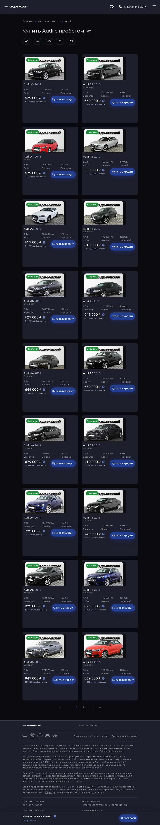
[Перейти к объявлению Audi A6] (50, 284)
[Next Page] (93, 707)
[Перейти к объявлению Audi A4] (110, 67)
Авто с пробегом (49, 21)
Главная (27, 21)
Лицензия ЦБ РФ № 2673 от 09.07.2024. (97, 787)
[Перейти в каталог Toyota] (47, 736)
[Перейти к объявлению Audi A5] (50, 645)
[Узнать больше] (44, 98)
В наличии (33, 60)
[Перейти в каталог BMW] (32, 736)
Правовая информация (125, 736)
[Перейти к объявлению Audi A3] (50, 67)
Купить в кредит (63, 99)
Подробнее (29, 820)
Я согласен (128, 818)
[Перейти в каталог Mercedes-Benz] (40, 736)
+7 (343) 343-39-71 (89, 726)
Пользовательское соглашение (91, 736)
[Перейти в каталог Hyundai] (55, 736)
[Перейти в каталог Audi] (25, 736)
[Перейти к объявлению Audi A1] (50, 139)
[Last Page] (100, 707)
